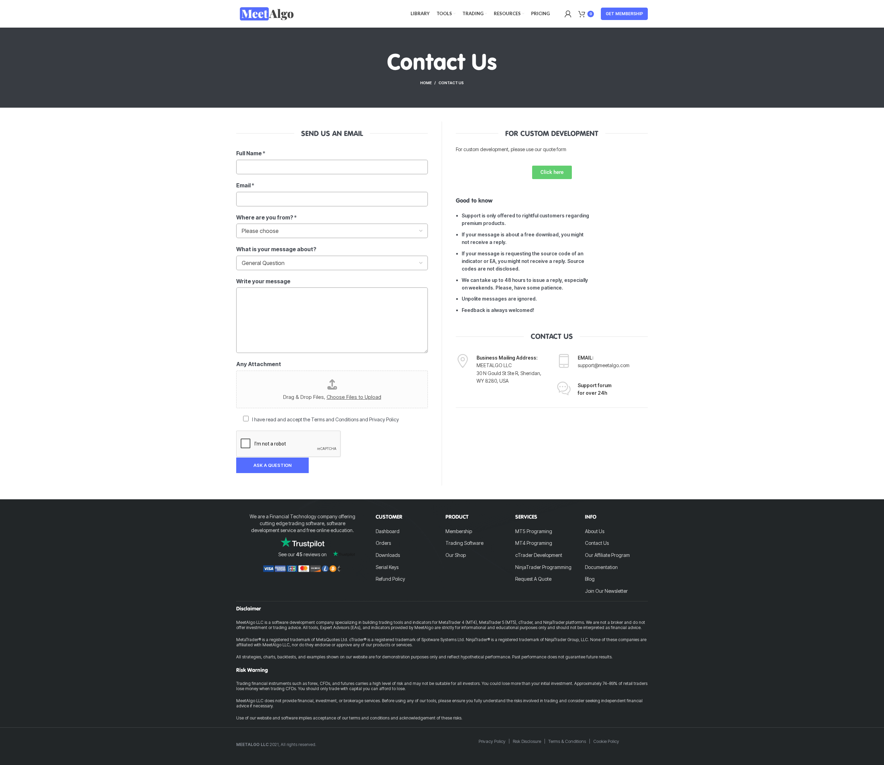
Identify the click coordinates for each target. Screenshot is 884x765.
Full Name (250, 153)
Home (426, 82)
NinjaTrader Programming (543, 567)
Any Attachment (258, 364)
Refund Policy (390, 579)
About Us (594, 531)
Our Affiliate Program (607, 555)
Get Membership (624, 13)
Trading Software (464, 543)
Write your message (263, 281)
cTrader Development (538, 555)
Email (245, 185)
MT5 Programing (533, 531)
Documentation (601, 567)
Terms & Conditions (567, 741)
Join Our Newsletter (606, 591)
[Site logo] (266, 13)
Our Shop (455, 555)
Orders (383, 543)
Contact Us (597, 543)
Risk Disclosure (527, 741)
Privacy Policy (492, 741)
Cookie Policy (606, 741)
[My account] (568, 14)
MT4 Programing (533, 543)
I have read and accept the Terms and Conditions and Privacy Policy (325, 419)
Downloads (388, 555)
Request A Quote (533, 579)
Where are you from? (266, 217)
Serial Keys (387, 567)
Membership (458, 531)
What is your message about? (276, 249)
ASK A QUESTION (272, 465)
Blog (590, 579)
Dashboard (388, 531)
